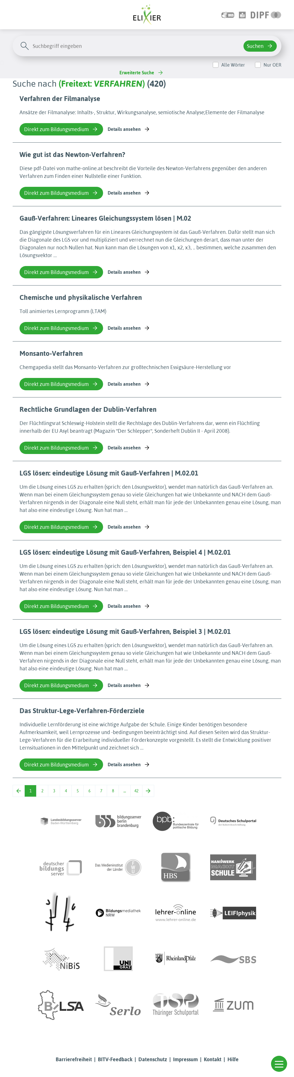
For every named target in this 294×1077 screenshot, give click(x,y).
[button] (279, 1064)
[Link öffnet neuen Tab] (266, 14)
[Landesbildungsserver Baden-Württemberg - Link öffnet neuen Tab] (61, 821)
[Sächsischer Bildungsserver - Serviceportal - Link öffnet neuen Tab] (233, 959)
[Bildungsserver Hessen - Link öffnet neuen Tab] (61, 913)
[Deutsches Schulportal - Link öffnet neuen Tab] (233, 821)
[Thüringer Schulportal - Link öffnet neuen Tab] (176, 1005)
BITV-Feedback (115, 1059)
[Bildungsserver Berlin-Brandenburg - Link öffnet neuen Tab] (118, 821)
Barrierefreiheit (74, 1059)
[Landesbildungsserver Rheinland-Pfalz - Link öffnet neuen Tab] (176, 959)
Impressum (185, 1059)
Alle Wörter (233, 64)
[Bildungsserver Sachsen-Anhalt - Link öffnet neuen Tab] (61, 1005)
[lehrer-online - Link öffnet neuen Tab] (176, 913)
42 (136, 791)
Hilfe (233, 1059)
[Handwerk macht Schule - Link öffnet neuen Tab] (233, 867)
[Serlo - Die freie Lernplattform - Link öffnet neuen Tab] (118, 1005)
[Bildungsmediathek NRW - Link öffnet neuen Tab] (118, 913)
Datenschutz (152, 1059)
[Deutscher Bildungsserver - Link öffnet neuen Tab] (61, 867)
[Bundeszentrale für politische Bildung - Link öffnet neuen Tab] (176, 821)
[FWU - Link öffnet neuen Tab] (118, 867)
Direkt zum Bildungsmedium (56, 129)
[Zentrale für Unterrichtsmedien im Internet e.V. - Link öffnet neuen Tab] (233, 1005)
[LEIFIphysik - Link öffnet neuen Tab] (233, 913)
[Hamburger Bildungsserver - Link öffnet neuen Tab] (176, 867)
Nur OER (272, 64)
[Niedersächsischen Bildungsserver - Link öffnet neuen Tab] (61, 959)
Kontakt (212, 1059)
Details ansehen (124, 129)
